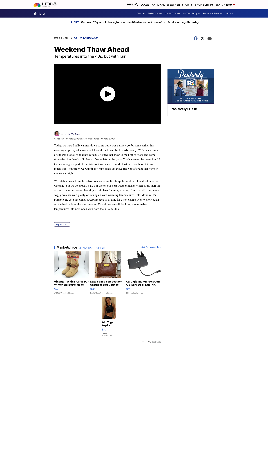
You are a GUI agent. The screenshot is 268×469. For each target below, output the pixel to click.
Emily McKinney (73, 133)
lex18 (36, 13)
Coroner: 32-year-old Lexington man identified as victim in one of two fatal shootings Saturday (140, 22)
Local (145, 4)
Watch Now (224, 4)
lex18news (45, 13)
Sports (187, 4)
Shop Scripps (204, 4)
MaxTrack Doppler (191, 13)
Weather (173, 4)
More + (229, 13)
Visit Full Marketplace (151, 247)
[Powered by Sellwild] (156, 342)
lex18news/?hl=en (40, 13)
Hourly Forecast (172, 13)
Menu (131, 4)
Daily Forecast (155, 13)
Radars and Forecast (213, 13)
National (158, 4)
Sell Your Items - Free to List (91, 248)
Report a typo (62, 224)
